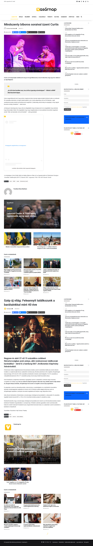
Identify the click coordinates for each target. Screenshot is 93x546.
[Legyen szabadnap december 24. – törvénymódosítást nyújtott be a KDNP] (52, 263)
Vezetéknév (66, 98)
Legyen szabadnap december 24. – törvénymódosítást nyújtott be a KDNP (51, 271)
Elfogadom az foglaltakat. (76, 107)
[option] (32, 214)
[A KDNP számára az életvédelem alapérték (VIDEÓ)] (12, 281)
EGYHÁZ (34, 16)
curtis (10, 181)
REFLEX (21, 16)
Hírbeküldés (61, 542)
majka (18, 181)
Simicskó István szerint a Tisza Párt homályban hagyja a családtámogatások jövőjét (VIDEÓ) (32, 271)
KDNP (14, 181)
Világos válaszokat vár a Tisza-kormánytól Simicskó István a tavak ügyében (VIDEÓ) (51, 289)
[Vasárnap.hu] (46, 9)
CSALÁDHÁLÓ (42, 16)
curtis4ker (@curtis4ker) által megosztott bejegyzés (23, 168)
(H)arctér (9, 208)
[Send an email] (16, 28)
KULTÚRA (56, 16)
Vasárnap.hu (24, 542)
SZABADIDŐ (64, 16)
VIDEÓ (77, 16)
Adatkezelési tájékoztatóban (76, 107)
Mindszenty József (24, 181)
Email (65, 94)
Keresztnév (66, 102)
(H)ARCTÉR (14, 16)
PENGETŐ (50, 16)
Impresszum (55, 542)
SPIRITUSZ (71, 16)
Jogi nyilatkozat (79, 542)
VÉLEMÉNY (27, 16)
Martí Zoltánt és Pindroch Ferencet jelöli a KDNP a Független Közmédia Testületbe (12, 271)
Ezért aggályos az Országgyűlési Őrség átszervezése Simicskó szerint (22, 214)
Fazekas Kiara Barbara (11, 28)
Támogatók (86, 542)
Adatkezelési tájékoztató (70, 542)
